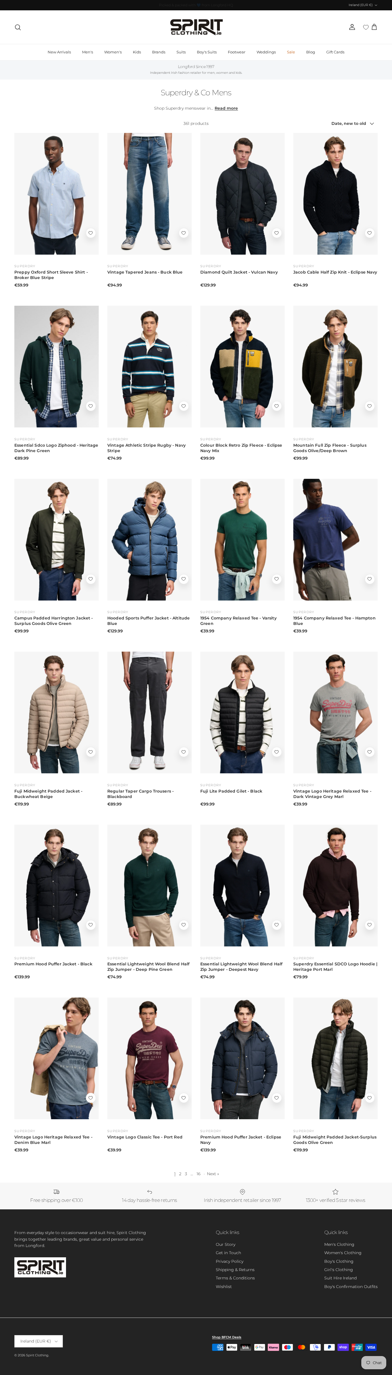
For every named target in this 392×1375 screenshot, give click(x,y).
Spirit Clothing (37, 1355)
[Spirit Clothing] (196, 27)
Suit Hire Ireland (340, 1278)
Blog (310, 52)
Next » (213, 1173)
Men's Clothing (339, 1244)
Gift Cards (335, 52)
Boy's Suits (207, 52)
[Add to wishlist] (91, 233)
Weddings (266, 52)
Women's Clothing (343, 1252)
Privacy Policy (229, 1261)
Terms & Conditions (235, 1278)
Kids (137, 52)
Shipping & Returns (235, 1269)
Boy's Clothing (339, 1261)
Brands (158, 52)
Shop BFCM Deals (226, 1337)
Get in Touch (228, 1252)
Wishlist (224, 1286)
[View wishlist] (366, 27)
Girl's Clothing (338, 1269)
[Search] (17, 27)
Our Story (225, 1244)
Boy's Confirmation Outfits (351, 1286)
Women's (113, 52)
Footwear (236, 52)
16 (198, 1173)
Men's (87, 52)
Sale (291, 52)
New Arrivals (59, 52)
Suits (181, 52)
